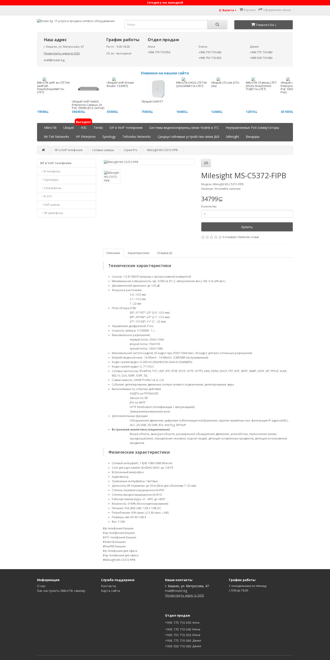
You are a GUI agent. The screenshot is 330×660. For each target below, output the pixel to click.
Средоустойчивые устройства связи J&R (188, 136)
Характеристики (138, 253)
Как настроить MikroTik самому (61, 591)
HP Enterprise (86, 136)
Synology (109, 136)
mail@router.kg (54, 60)
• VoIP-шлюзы (50, 205)
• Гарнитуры (49, 180)
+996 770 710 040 (210, 52)
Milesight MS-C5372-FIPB (162, 150)
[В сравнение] (206, 163)
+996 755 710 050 (210, 58)
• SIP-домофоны (51, 213)
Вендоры (253, 136)
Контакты (108, 586)
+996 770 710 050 (159, 52)
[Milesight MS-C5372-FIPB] (149, 162)
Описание (113, 253)
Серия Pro (130, 150)
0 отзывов (228, 237)
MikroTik (50, 127)
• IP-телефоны (50, 171)
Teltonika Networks (136, 136)
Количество (209, 206)
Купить (247, 227)
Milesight (232, 136)
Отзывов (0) (164, 253)
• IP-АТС (46, 196)
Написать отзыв (248, 237)
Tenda (98, 127)
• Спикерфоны (50, 188)
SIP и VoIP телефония (126, 127)
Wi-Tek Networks (56, 136)
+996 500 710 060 (261, 58)
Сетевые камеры (103, 150)
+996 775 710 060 (261, 52)
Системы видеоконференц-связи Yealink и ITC (184, 127)
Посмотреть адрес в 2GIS (62, 53)
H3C (83, 126)
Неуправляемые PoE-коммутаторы (252, 127)
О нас (41, 586)
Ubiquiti (68, 127)
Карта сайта (110, 591)
